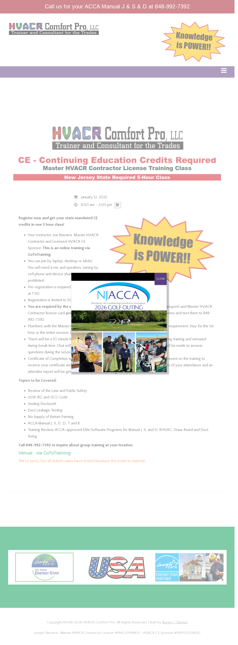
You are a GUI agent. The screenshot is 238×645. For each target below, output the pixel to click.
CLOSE (160, 278)
